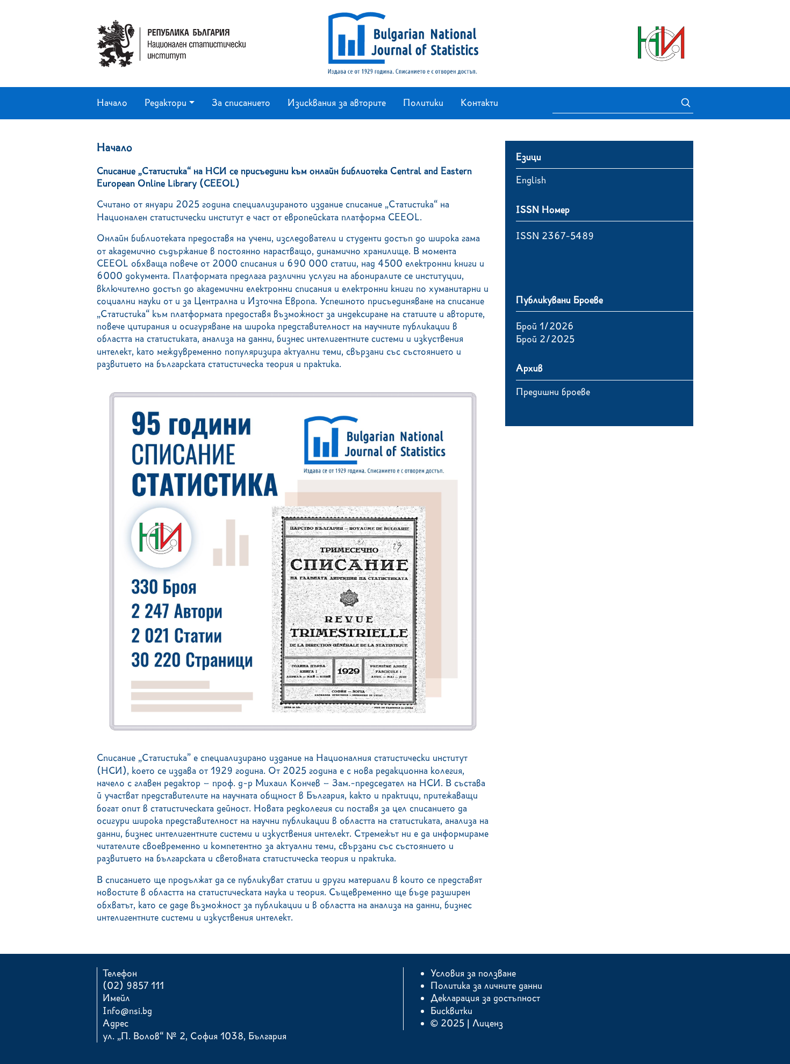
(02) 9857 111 (133, 985)
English (531, 180)
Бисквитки (451, 1011)
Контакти (479, 103)
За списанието (241, 103)
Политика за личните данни (486, 985)
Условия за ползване (473, 973)
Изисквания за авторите (337, 103)
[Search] (682, 103)
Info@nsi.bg (127, 1011)
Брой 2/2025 (545, 339)
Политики (423, 103)
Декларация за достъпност (485, 998)
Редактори (165, 103)
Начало (112, 103)
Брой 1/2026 (545, 326)
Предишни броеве (553, 392)
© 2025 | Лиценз (466, 1023)
